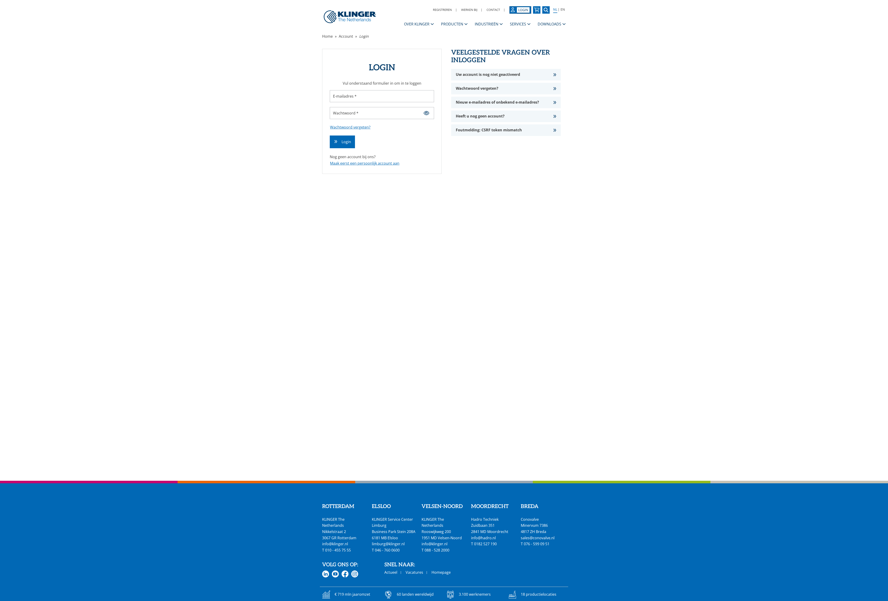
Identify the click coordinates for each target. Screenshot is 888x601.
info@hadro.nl (483, 538)
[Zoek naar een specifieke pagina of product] (546, 10)
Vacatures (414, 572)
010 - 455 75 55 (338, 550)
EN (563, 9)
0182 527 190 (485, 544)
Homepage (441, 572)
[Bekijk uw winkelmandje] (536, 10)
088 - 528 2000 (437, 550)
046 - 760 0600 (387, 550)
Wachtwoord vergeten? (350, 127)
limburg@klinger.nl (388, 544)
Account (346, 36)
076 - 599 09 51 (536, 544)
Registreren (442, 10)
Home (327, 36)
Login (364, 36)
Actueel (390, 572)
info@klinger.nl (335, 544)
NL (555, 9)
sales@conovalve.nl (538, 538)
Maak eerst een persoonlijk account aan (364, 163)
